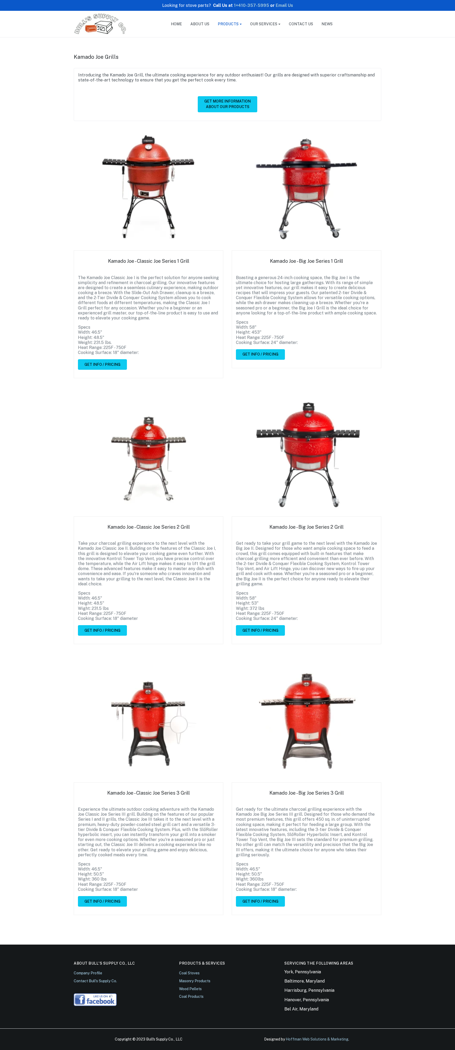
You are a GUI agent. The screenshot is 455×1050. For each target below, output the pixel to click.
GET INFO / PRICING (102, 364)
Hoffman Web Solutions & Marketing (317, 1039)
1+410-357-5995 (251, 5)
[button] (230, 24)
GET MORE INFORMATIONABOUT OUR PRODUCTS (227, 104)
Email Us (284, 5)
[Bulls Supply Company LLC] (100, 23)
